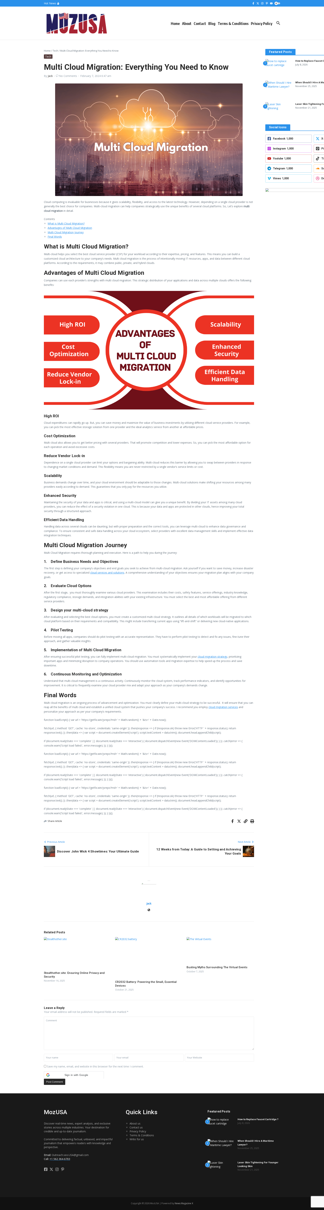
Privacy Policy (261, 23)
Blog (211, 23)
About (186, 23)
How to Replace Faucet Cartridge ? (258, 1119)
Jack (50, 76)
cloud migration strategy (212, 656)
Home (175, 23)
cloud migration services (223, 707)
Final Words (55, 236)
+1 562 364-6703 (60, 1159)
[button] (74, 1075)
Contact (200, 23)
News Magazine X (184, 1203)
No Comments (68, 76)
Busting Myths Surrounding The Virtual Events (217, 967)
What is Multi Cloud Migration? (66, 223)
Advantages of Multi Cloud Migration (70, 228)
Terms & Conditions (233, 23)
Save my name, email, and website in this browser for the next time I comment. (95, 1066)
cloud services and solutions (107, 572)
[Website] (149, 910)
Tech (55, 50)
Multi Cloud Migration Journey (66, 232)
